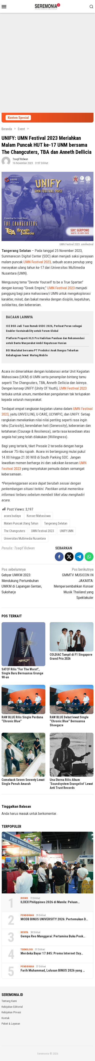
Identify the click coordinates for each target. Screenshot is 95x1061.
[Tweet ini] (69, 556)
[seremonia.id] (48, 6)
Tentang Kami (9, 1001)
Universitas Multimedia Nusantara (25, 538)
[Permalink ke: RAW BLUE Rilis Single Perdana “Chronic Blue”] (23, 699)
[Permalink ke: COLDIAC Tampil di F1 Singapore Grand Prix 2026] (71, 636)
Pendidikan (27, 915)
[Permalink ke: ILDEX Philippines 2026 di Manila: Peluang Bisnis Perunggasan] (47, 862)
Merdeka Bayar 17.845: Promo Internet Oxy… (52, 953)
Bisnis (24, 898)
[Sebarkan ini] (59, 556)
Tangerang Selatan (55, 523)
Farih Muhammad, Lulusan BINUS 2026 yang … (53, 970)
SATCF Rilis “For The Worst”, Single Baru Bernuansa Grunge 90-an (22, 673)
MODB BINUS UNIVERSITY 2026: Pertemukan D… (54, 919)
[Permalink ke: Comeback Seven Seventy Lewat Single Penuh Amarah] (23, 755)
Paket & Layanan (11, 1023)
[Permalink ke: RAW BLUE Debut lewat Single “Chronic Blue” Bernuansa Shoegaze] (71, 699)
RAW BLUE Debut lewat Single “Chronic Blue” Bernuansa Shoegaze (69, 721)
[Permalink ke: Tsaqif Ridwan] (6, 160)
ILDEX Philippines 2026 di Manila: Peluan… (50, 902)
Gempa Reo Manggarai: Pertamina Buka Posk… (53, 936)
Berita (24, 932)
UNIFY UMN (66, 531)
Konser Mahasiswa (39, 516)
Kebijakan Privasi (11, 1012)
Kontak (6, 1018)
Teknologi (27, 949)
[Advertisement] (47, 63)
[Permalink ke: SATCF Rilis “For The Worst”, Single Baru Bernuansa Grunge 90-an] (23, 644)
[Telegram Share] (79, 556)
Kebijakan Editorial (12, 1006)
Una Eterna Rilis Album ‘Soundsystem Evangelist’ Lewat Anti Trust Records (71, 784)
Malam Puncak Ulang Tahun (21, 523)
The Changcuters (14, 531)
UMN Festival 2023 (37, 262)
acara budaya (12, 516)
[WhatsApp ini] (89, 556)
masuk (23, 813)
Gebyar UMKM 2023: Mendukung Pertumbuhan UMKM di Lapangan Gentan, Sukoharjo (22, 580)
